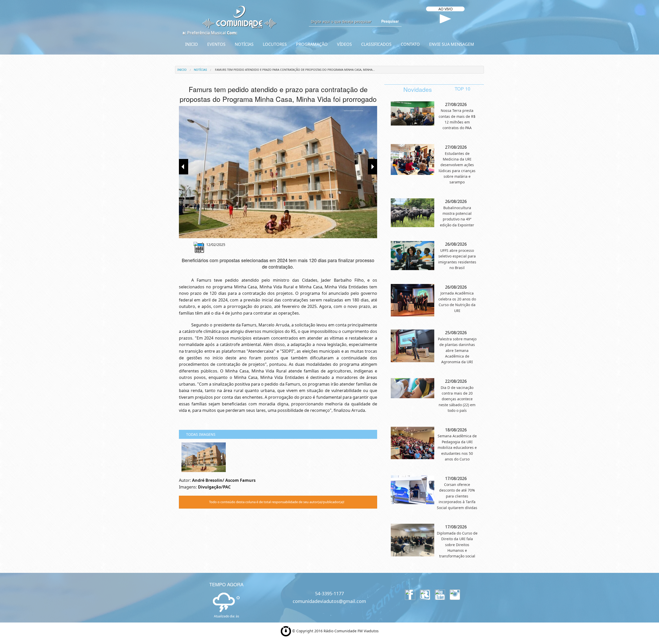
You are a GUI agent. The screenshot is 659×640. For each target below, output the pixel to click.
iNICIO (182, 70)
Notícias (200, 70)
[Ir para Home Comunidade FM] (239, 17)
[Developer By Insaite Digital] (286, 630)
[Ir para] (278, 172)
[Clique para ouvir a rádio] (445, 18)
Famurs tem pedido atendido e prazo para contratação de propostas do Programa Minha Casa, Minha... (294, 70)
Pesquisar (390, 21)
